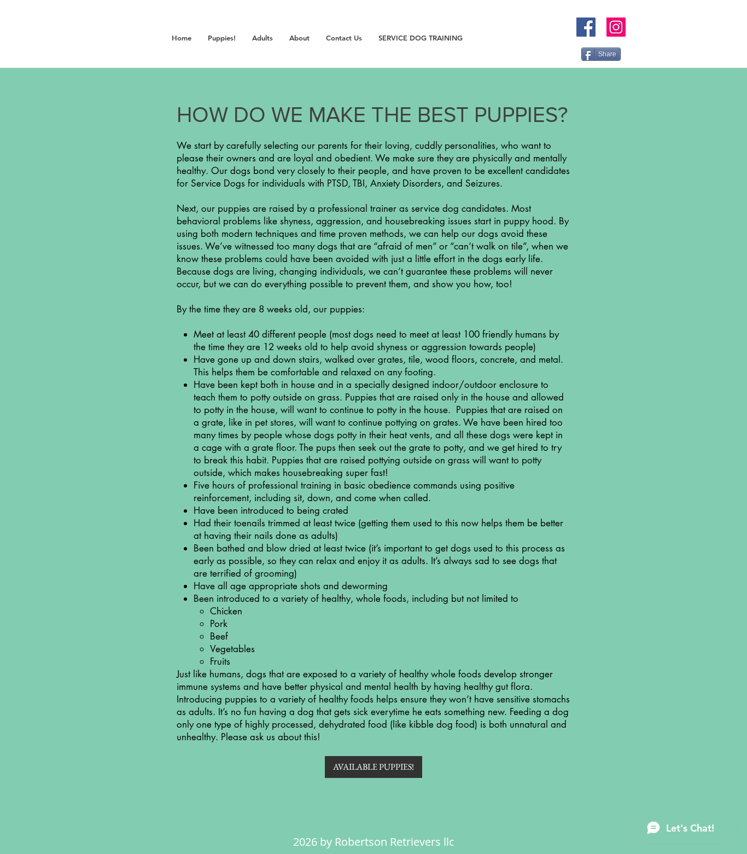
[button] (222, 38)
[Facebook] (586, 27)
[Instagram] (616, 27)
